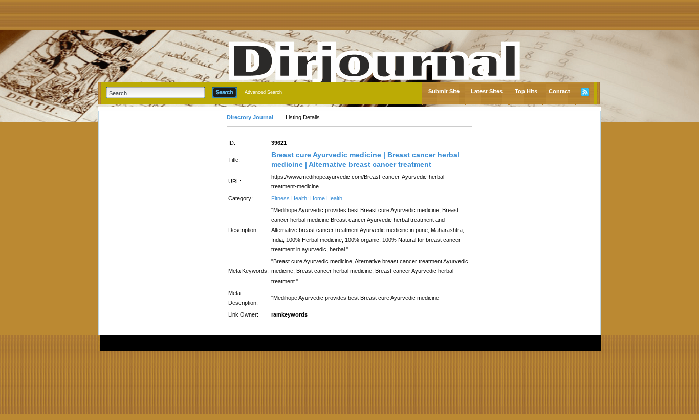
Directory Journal (250, 117)
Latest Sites (487, 91)
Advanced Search (263, 92)
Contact (559, 91)
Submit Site (444, 91)
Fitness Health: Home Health (306, 198)
